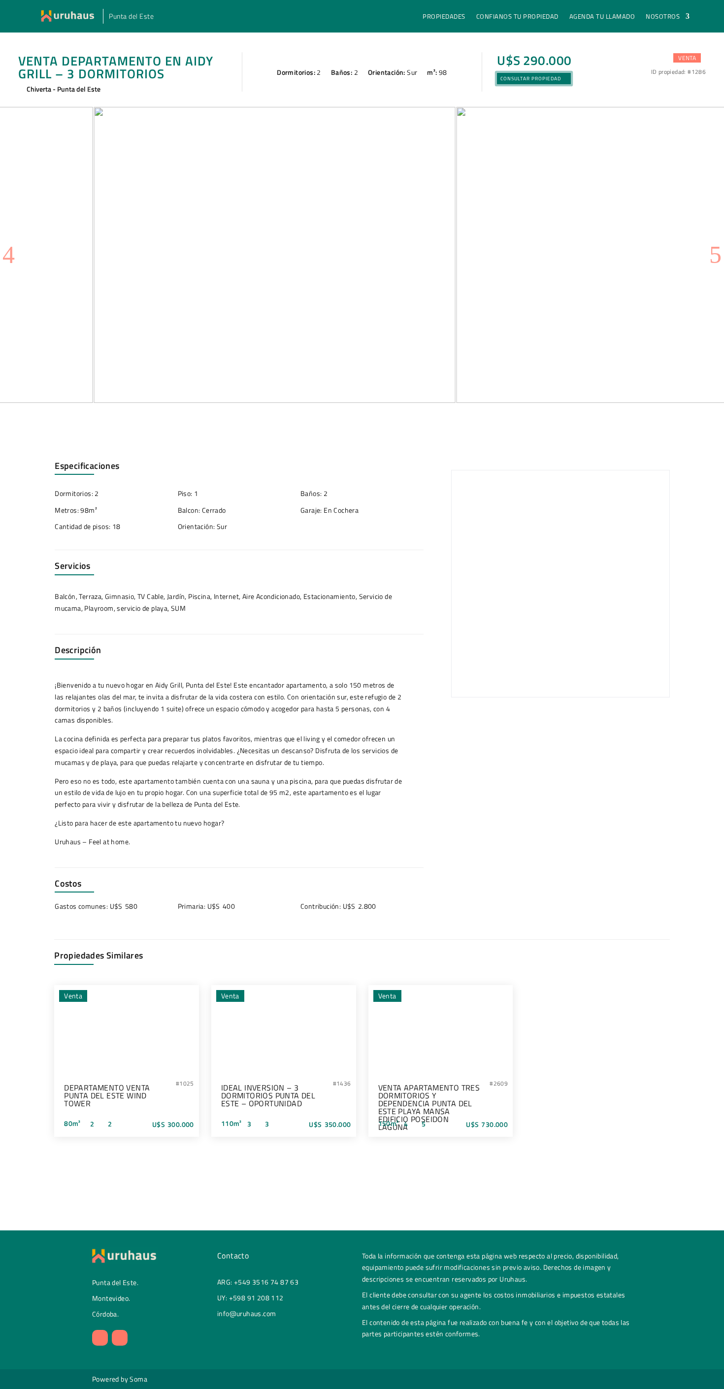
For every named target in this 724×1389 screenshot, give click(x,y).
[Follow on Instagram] (100, 1338)
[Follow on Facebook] (120, 1338)
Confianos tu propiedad (517, 17)
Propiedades (444, 17)
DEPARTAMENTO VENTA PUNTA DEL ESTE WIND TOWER (107, 1095)
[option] (181, 255)
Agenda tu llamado (602, 17)
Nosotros (663, 17)
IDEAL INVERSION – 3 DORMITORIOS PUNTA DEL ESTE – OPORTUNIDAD (268, 1095)
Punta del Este (131, 17)
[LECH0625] (543, 255)
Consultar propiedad (530, 78)
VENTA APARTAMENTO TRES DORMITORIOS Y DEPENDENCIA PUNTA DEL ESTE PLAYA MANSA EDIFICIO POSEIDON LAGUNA (429, 1107)
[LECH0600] (181, 255)
